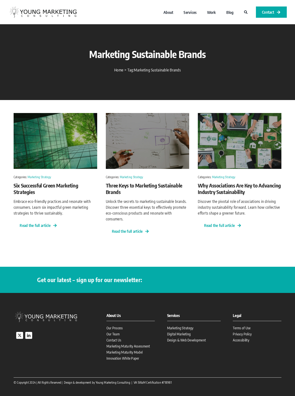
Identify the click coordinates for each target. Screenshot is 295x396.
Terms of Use (242, 328)
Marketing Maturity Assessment (128, 346)
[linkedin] (28, 335)
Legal (237, 315)
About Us (113, 315)
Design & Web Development (186, 340)
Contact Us (113, 340)
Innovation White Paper (122, 358)
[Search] (245, 12)
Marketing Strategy (39, 177)
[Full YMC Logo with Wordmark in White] (46, 312)
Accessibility (241, 340)
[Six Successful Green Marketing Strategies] (55, 115)
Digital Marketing (179, 334)
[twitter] (19, 335)
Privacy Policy (242, 334)
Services (173, 315)
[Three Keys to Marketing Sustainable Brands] (147, 115)
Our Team (113, 334)
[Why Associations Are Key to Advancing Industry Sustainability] (239, 115)
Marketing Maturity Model (124, 352)
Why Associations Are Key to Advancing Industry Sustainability (239, 188)
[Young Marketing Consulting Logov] (43, 7)
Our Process (114, 328)
